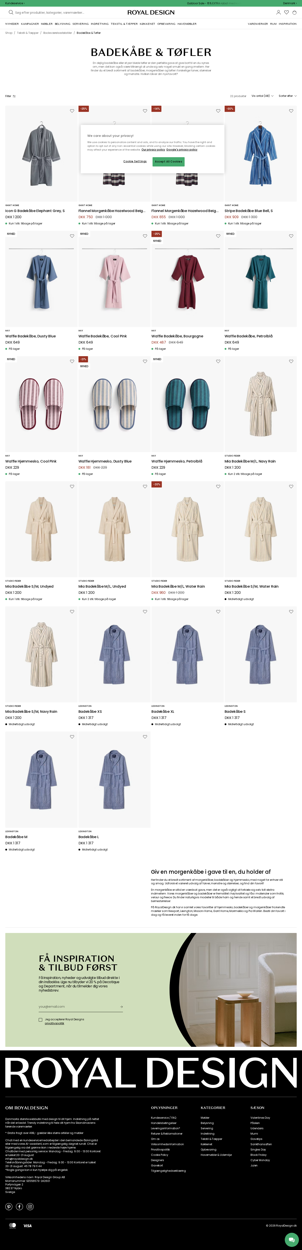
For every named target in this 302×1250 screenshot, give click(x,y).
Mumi (254, 1133)
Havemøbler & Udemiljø (216, 1155)
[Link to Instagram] (30, 1206)
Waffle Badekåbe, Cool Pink (102, 336)
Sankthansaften (261, 1144)
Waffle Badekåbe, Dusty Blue (30, 336)
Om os (155, 1139)
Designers (157, 1160)
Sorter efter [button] (286, 96)
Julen (254, 1165)
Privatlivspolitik (160, 1149)
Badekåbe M (16, 837)
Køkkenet (206, 1144)
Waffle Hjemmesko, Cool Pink (31, 461)
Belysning (207, 1123)
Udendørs (257, 1128)
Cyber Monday (260, 1160)
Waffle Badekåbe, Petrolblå (249, 336)
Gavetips (256, 1139)
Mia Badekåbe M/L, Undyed (102, 587)
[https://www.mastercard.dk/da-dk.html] (12, 1226)
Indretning (207, 1133)
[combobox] (290, 3)
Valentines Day (260, 1117)
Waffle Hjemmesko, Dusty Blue (105, 461)
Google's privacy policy (181, 149)
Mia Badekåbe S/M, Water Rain (252, 587)
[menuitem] (12, 23)
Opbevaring (208, 1149)
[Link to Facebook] (19, 1206)
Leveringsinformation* (165, 1128)
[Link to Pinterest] (8, 1206)
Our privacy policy (153, 149)
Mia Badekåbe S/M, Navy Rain (31, 712)
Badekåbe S (235, 712)
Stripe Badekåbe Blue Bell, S (249, 211)
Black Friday (258, 1155)
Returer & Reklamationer (166, 1133)
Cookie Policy (159, 1155)
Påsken (255, 1123)
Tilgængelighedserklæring (168, 1171)
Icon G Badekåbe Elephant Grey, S (35, 211)
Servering (207, 1128)
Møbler (205, 1117)
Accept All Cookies (168, 161)
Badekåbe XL (162, 712)
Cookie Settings (135, 161)
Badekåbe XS (90, 712)
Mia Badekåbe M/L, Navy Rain (250, 461)
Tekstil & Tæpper (211, 1139)
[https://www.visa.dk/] (27, 1226)
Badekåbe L (88, 837)
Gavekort (157, 1165)
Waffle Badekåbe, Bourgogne (177, 336)
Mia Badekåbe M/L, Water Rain (178, 587)
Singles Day (258, 1149)
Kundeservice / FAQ (163, 1117)
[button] (290, 3)
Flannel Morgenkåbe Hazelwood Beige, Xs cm (112, 211)
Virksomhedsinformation (167, 1144)
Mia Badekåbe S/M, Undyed (29, 587)
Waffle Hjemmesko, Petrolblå (176, 461)
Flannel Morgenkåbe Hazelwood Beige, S (185, 211)
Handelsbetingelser (163, 1123)
